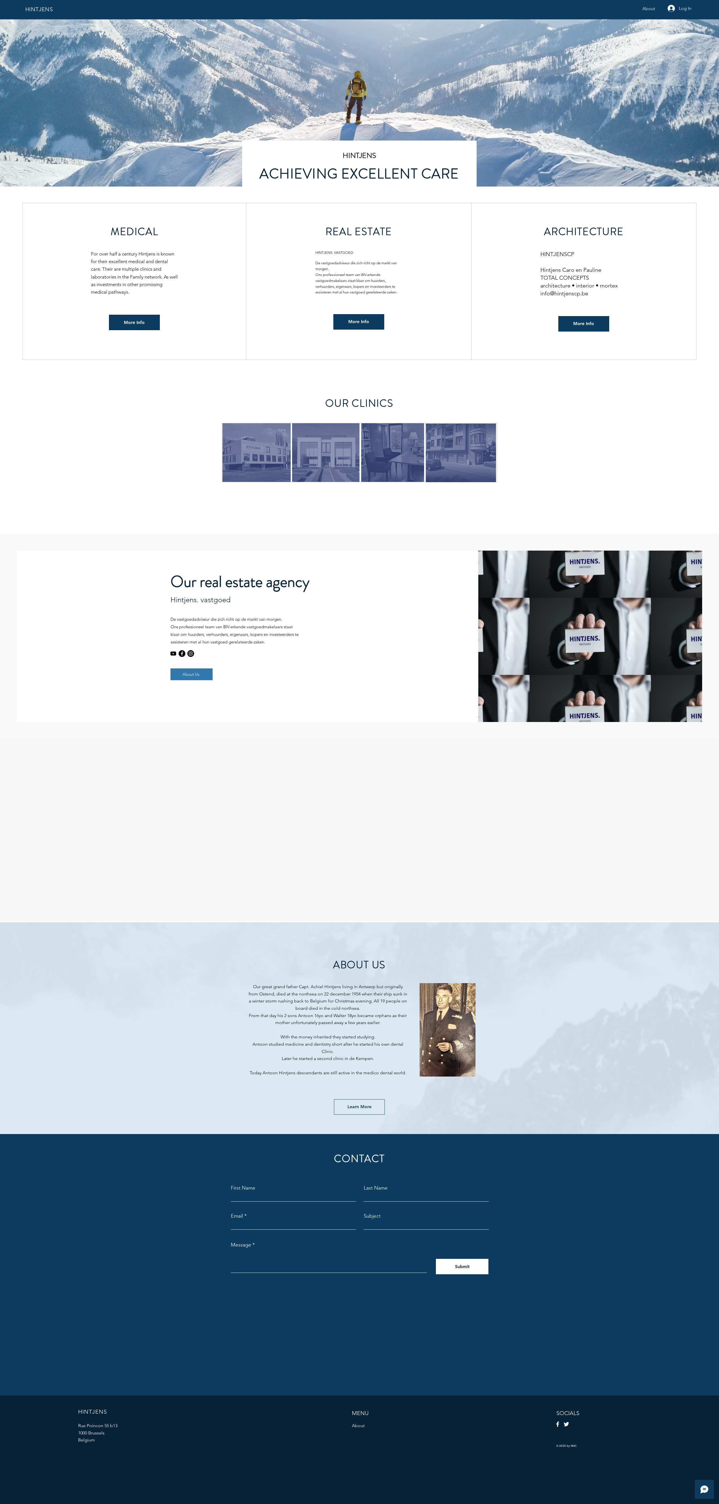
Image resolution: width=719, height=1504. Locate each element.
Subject (372, 1215)
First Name (243, 1187)
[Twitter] (566, 1424)
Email (237, 1215)
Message (241, 1244)
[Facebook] (182, 653)
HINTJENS (39, 9)
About (358, 1425)
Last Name (376, 1187)
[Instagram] (190, 653)
